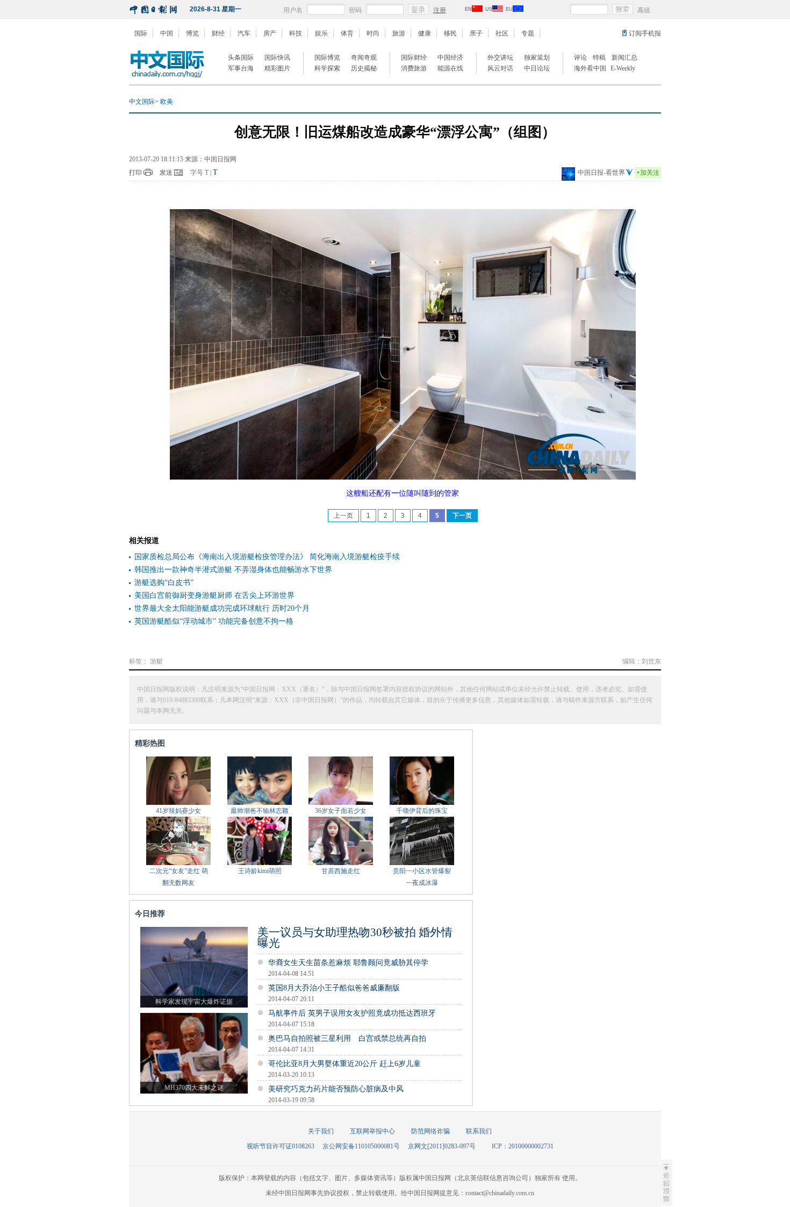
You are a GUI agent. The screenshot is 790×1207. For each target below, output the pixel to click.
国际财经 (414, 57)
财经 (218, 33)
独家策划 (537, 57)
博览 (192, 33)
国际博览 (327, 57)
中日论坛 (537, 68)
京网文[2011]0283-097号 (442, 1146)
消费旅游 (414, 68)
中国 (166, 33)
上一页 (343, 515)
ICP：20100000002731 (523, 1146)
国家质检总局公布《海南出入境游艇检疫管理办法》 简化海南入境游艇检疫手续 (267, 557)
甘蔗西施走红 (340, 871)
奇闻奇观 (364, 57)
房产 (269, 33)
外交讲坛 (500, 57)
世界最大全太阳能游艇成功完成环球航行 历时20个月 (222, 608)
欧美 (166, 101)
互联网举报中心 (372, 1131)
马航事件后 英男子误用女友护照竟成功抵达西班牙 (352, 1013)
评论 (580, 57)
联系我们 (479, 1131)
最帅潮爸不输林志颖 (260, 811)
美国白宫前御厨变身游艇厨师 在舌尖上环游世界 (214, 595)
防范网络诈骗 (430, 1131)
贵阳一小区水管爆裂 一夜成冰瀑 (422, 877)
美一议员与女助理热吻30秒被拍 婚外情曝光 (355, 937)
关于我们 (321, 1131)
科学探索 (327, 68)
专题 (527, 33)
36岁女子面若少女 (341, 811)
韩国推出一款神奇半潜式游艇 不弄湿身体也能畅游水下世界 (233, 570)
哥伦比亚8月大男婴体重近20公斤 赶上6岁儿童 (344, 1064)
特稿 (599, 57)
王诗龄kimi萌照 (260, 871)
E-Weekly (623, 68)
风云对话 (500, 68)
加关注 (647, 172)
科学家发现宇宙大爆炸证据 (194, 1001)
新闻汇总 (624, 57)
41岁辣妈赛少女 (178, 811)
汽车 (244, 33)
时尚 (373, 33)
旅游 (398, 33)
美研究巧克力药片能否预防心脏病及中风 (336, 1089)
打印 (135, 172)
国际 (140, 33)
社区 (501, 33)
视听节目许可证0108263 (280, 1146)
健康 (424, 33)
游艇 (156, 661)
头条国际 (241, 57)
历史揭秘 (364, 68)
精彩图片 (277, 68)
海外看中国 (590, 68)
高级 (643, 10)
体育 (347, 33)
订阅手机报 (645, 33)
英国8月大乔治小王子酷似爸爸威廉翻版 (334, 988)
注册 (439, 10)
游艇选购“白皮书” (163, 582)
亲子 (476, 33)
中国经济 (450, 57)
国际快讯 (277, 57)
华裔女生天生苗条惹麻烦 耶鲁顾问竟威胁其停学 (348, 963)
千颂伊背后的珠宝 (422, 811)
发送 (166, 172)
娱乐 (321, 33)
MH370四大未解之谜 (194, 1087)
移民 (450, 33)
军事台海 (241, 68)
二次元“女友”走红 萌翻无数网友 (178, 877)
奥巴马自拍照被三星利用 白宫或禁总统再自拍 (347, 1038)
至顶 (665, 1183)
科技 (295, 33)
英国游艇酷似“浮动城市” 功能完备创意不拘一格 (213, 621)
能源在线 (450, 68)
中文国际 (142, 101)
